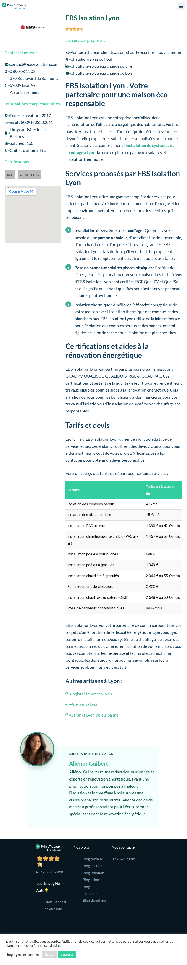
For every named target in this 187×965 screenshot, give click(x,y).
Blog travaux (93, 859)
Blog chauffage (94, 900)
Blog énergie (92, 865)
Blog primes (92, 879)
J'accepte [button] (67, 954)
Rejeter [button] (50, 954)
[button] (181, 6)
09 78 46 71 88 (123, 859)
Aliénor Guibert (88, 763)
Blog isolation (93, 872)
